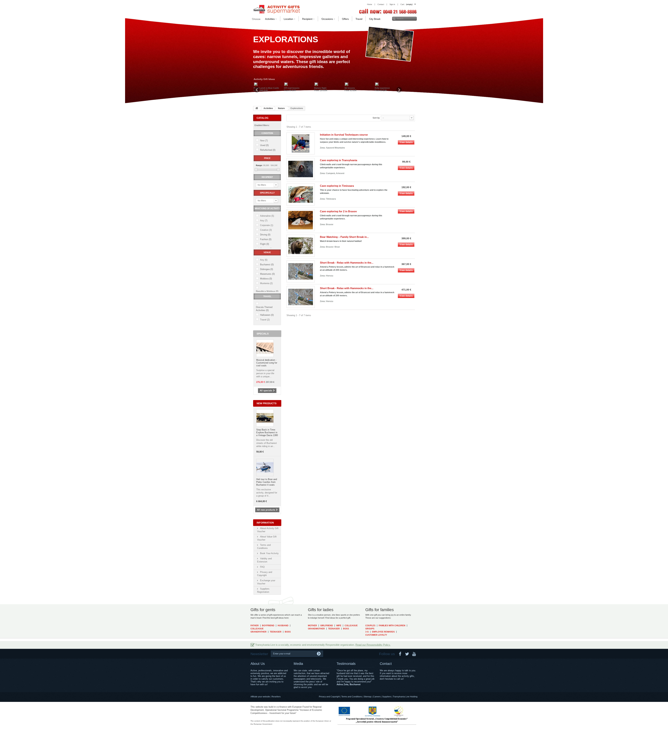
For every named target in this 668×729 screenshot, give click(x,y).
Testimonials (346, 664)
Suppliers (386, 696)
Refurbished (267, 150)
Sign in (392, 4)
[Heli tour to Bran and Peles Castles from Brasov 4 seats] (265, 467)
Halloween (267, 315)
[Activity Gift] (276, 9)
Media (298, 664)
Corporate (266, 225)
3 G (367, 632)
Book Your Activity (269, 553)
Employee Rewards (383, 632)
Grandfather (258, 632)
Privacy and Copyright (329, 696)
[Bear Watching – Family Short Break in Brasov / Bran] (300, 245)
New (264, 140)
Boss (288, 632)
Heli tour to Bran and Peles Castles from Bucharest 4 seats (266, 482)
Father (254, 625)
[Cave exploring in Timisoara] (300, 194)
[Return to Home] (256, 108)
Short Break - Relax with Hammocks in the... (346, 262)
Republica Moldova (267, 291)
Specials (263, 333)
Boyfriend (268, 625)
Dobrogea (266, 269)
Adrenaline (267, 216)
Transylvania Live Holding (405, 696)
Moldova (266, 278)
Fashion (265, 239)
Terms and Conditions (351, 696)
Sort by (376, 118)
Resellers (276, 696)
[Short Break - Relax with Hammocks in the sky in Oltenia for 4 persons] (300, 297)
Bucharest (267, 264)
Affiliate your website (260, 696)
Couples (370, 625)
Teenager (275, 632)
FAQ (262, 567)
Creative (266, 230)
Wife (338, 625)
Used (264, 145)
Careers (377, 696)
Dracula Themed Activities (264, 309)
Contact (386, 664)
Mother (312, 625)
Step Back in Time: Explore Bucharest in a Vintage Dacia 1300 (267, 432)
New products (266, 403)
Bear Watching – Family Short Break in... (344, 237)
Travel (265, 319)
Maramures (267, 274)
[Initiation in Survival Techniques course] (300, 143)
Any (263, 220)
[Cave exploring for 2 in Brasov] (300, 220)
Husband (283, 625)
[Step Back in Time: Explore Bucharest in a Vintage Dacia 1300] (265, 418)
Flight (264, 244)
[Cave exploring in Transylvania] (300, 169)
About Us (257, 664)
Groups (369, 628)
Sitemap (367, 696)
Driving (265, 234)
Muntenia (266, 283)
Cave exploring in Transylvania (338, 160)
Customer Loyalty (376, 635)
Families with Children (392, 625)
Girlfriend (326, 625)
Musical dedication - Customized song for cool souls (266, 363)
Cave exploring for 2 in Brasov (338, 211)
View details (406, 142)
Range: (259, 165)
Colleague (257, 628)
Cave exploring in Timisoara (337, 185)
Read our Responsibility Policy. (373, 644)
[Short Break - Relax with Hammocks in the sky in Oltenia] (300, 271)
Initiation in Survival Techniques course (344, 134)
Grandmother (316, 628)
